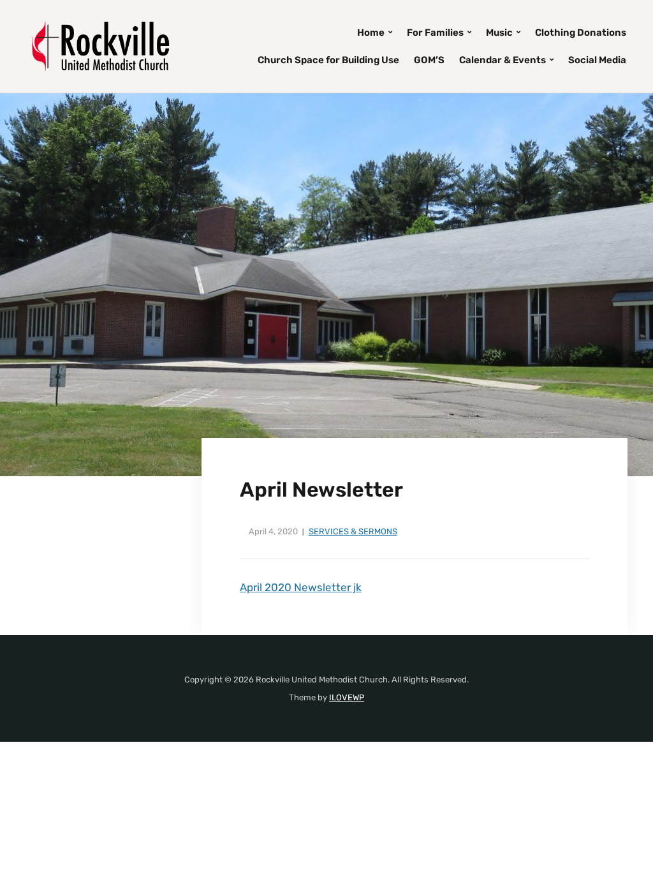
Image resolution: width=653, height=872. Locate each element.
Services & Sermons (353, 531)
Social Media (597, 60)
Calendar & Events (502, 60)
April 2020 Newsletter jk (301, 587)
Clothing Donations (580, 32)
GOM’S (429, 60)
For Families (435, 32)
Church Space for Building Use (328, 60)
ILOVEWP (346, 697)
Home (371, 32)
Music (499, 32)
